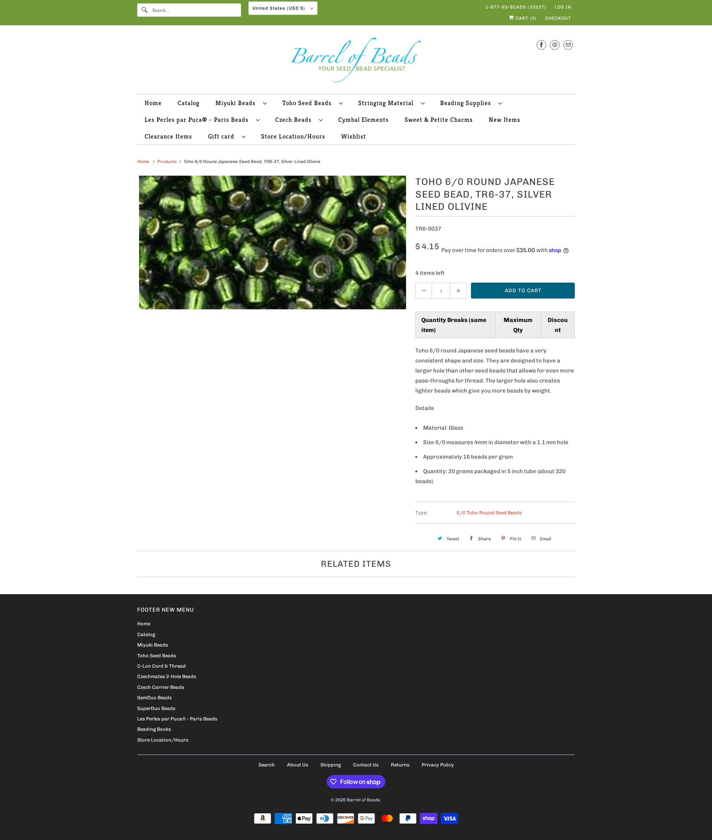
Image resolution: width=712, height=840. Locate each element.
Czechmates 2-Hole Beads (166, 676)
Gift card (223, 136)
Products (167, 161)
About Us (297, 765)
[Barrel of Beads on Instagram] (555, 44)
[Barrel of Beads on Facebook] (541, 44)
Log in (563, 7)
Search (266, 765)
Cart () (525, 18)
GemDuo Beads (154, 697)
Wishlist (353, 136)
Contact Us (366, 765)
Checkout (558, 18)
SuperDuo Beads (156, 708)
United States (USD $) (280, 8)
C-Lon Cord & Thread (161, 666)
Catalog (189, 103)
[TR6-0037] (272, 242)
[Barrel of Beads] (356, 61)
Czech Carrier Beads (160, 687)
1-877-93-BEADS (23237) (515, 7)
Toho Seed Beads (308, 103)
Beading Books (154, 729)
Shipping (330, 765)
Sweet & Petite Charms (439, 119)
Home (153, 103)
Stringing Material (387, 103)
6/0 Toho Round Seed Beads (489, 512)
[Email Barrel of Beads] (568, 44)
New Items (504, 119)
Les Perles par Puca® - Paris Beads (198, 119)
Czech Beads (295, 119)
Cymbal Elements (363, 119)
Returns (400, 765)
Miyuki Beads (237, 103)
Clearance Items (168, 136)
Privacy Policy (438, 765)
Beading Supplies (467, 103)
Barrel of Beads (363, 799)
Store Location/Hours (293, 136)
